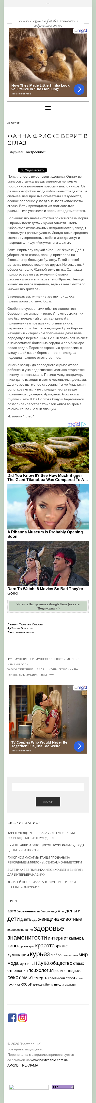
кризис (61, 945)
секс (12, 977)
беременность (28, 911)
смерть (40, 977)
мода (13, 963)
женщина (48, 919)
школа (59, 984)
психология (41, 970)
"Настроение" (34, 152)
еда (34, 919)
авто (11, 910)
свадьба (74, 971)
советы (53, 978)
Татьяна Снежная (31, 624)
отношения (17, 970)
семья (26, 977)
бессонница (49, 911)
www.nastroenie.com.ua (49, 1060)
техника (13, 984)
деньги (72, 910)
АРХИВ (12, 1065)
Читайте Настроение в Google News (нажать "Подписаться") (48, 606)
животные (71, 919)
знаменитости (25, 632)
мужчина (26, 963)
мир (83, 954)
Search (48, 801)
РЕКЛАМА (30, 1065)
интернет (58, 938)
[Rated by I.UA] (29, 1086)
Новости (26, 628)
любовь (57, 955)
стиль (79, 978)
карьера (76, 938)
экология (70, 984)
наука (41, 962)
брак (61, 911)
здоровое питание (20, 929)
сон (62, 978)
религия (60, 971)
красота (45, 945)
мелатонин (71, 955)
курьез (40, 954)
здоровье (49, 928)
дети (13, 918)
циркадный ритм (43, 984)
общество (61, 963)
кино (12, 945)
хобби (26, 984)
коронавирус (26, 946)
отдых (78, 963)
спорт (70, 978)
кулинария (18, 954)
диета (25, 919)
